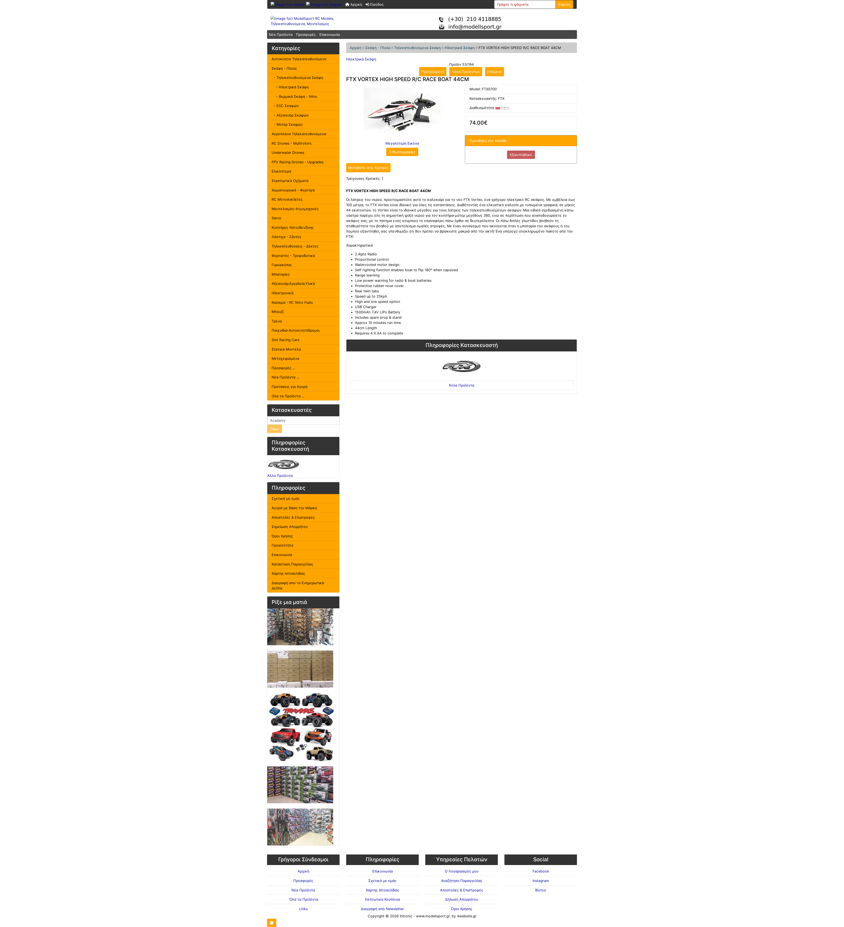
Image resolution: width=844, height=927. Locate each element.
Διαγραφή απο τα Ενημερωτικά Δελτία (298, 585)
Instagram (541, 880)
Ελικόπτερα (281, 171)
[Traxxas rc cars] (301, 727)
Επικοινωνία (329, 34)
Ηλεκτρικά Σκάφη (460, 47)
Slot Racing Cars (285, 340)
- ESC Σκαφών (285, 106)
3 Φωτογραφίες (402, 152)
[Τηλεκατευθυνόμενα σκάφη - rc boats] (300, 784)
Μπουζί (278, 311)
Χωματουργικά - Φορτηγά (293, 190)
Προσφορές (306, 34)
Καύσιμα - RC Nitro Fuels (292, 302)
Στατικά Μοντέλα (286, 349)
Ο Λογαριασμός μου (461, 871)
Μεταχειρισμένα (285, 358)
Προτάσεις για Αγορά (289, 386)
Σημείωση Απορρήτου (290, 526)
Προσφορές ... (283, 368)
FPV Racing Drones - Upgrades (298, 162)
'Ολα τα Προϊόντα (303, 899)
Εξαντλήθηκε (521, 155)
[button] (271, 923)
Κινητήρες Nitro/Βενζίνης (293, 227)
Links (303, 909)
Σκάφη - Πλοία (377, 47)
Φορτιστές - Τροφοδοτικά (293, 255)
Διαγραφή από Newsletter (382, 909)
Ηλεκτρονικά (282, 293)
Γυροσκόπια (281, 265)
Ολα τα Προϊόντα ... (288, 396)
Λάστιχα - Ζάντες (286, 236)
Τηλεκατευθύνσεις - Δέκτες (295, 246)
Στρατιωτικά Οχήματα (290, 180)
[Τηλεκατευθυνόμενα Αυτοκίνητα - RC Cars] (300, 827)
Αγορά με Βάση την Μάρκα (294, 508)
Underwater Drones (288, 152)
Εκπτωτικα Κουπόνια (382, 899)
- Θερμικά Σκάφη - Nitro (294, 96)
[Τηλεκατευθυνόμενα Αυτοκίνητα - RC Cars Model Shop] (300, 626)
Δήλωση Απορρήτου (461, 899)
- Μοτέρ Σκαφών (287, 124)
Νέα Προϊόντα (281, 34)
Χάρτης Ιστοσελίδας (288, 573)
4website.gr (467, 916)
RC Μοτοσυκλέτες (287, 199)
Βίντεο (540, 890)
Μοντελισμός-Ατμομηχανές (295, 209)
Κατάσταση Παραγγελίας (292, 564)
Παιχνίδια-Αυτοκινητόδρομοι (296, 330)
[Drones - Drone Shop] (300, 669)
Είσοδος (376, 4)
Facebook (541, 871)
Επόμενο (494, 71)
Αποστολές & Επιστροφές (293, 517)
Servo (276, 218)
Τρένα (277, 321)
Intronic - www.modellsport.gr (425, 916)
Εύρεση (564, 4)
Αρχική (355, 4)
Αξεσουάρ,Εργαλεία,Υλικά (293, 283)
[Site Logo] (319, 21)
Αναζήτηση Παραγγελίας (461, 880)
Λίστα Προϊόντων (465, 71)
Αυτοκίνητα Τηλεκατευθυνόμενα (299, 59)
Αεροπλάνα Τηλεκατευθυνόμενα (299, 134)
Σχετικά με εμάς (286, 498)
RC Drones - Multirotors (291, 143)
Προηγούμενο (432, 71)
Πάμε (274, 429)
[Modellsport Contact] (473, 21)
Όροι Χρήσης (282, 536)
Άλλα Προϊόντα (280, 475)
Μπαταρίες (281, 274)
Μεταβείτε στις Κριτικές (368, 167)
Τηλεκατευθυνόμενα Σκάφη (417, 47)
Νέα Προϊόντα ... (285, 377)
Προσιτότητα (282, 545)
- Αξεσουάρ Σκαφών (290, 115)
